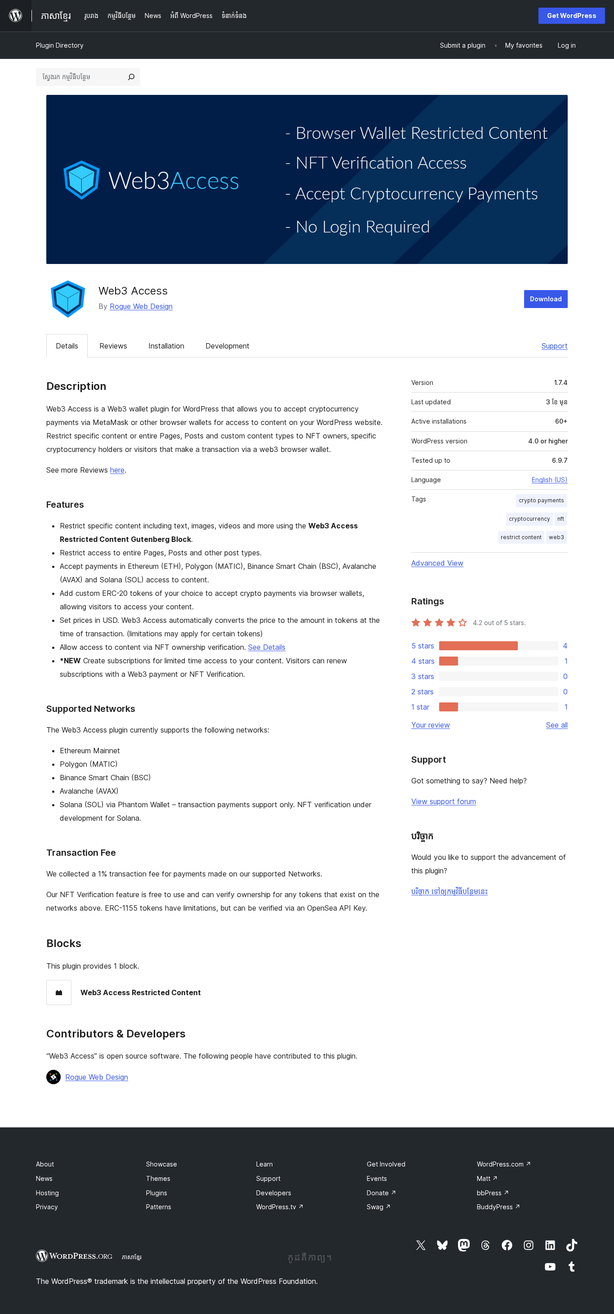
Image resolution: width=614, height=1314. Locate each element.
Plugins (156, 1193)
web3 (556, 537)
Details (67, 345)
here (117, 469)
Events (377, 1178)
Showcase (161, 1164)
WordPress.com (504, 1164)
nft (560, 518)
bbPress (493, 1193)
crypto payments (541, 500)
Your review (430, 724)
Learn (264, 1164)
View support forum (443, 801)
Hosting (47, 1193)
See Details (266, 647)
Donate (381, 1193)
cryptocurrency (529, 518)
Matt (487, 1178)
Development (227, 345)
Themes (158, 1178)
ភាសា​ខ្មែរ (132, 1256)
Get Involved (386, 1164)
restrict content (521, 537)
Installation (166, 345)
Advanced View (437, 563)
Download (546, 299)
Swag (379, 1207)
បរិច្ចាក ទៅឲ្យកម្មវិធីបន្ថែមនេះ (449, 891)
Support (555, 345)
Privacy (47, 1207)
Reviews (113, 345)
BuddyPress (499, 1207)
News (44, 1178)
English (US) (550, 479)
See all (557, 724)
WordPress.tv (280, 1207)
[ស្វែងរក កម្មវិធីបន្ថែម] (131, 77)
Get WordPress (571, 15)
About (45, 1164)
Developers (273, 1193)
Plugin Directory (60, 45)
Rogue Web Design (141, 306)
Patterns (158, 1207)
